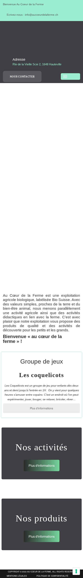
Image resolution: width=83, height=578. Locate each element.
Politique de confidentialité (52, 576)
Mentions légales (17, 576)
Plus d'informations (41, 408)
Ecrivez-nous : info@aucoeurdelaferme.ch (32, 14)
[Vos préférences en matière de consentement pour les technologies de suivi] (76, 571)
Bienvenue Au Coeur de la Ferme (23, 4)
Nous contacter (22, 76)
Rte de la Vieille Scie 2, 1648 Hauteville (37, 64)
